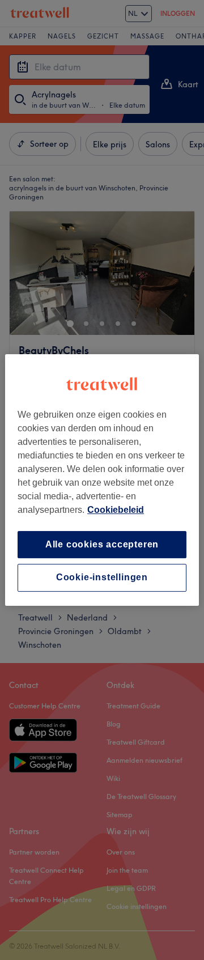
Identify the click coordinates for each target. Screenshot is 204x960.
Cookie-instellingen (102, 578)
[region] (102, 480)
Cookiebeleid (115, 510)
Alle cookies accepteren (102, 544)
